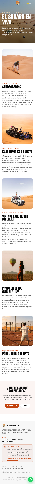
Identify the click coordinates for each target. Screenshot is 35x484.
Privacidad (13, 439)
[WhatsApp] (30, 479)
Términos (20, 439)
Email (25, 405)
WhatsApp (12, 405)
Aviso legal (5, 439)
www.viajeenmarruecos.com (13, 458)
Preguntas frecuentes (8, 441)
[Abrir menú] (3, 3)
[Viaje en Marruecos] (17, 3)
